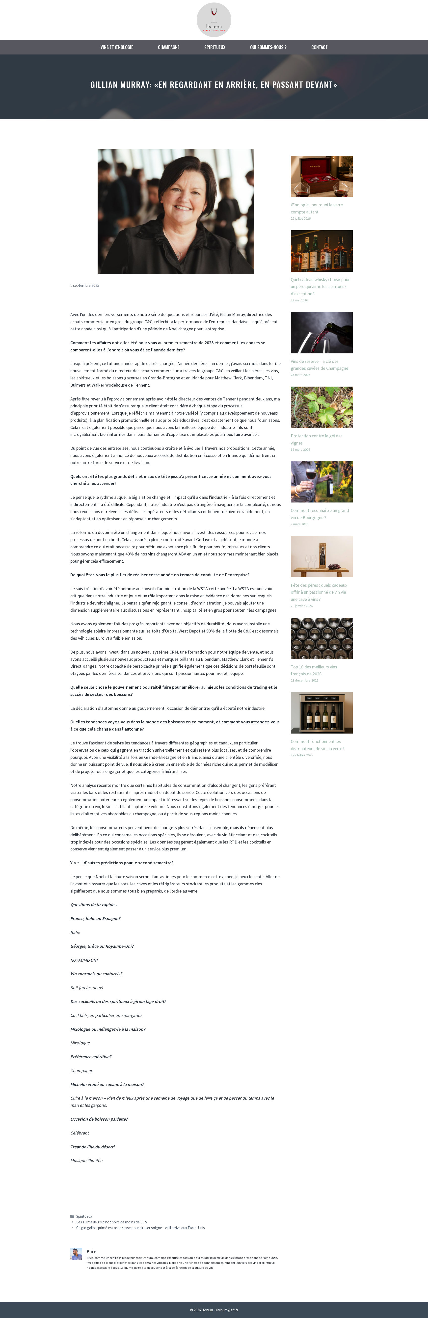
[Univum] (214, 19)
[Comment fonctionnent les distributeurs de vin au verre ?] (322, 730)
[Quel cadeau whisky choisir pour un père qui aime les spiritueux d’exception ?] (322, 268)
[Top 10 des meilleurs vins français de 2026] (322, 655)
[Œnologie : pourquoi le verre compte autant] (322, 193)
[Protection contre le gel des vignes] (322, 424)
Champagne (169, 47)
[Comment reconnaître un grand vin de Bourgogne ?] (322, 498)
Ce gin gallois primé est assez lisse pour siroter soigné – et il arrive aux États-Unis (140, 1227)
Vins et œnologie (117, 47)
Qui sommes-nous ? (268, 47)
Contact (319, 47)
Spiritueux (214, 47)
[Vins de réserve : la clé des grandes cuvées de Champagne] (322, 349)
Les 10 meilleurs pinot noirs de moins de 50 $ (111, 1222)
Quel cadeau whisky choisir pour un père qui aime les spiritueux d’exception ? (320, 287)
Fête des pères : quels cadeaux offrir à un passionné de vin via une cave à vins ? (319, 592)
